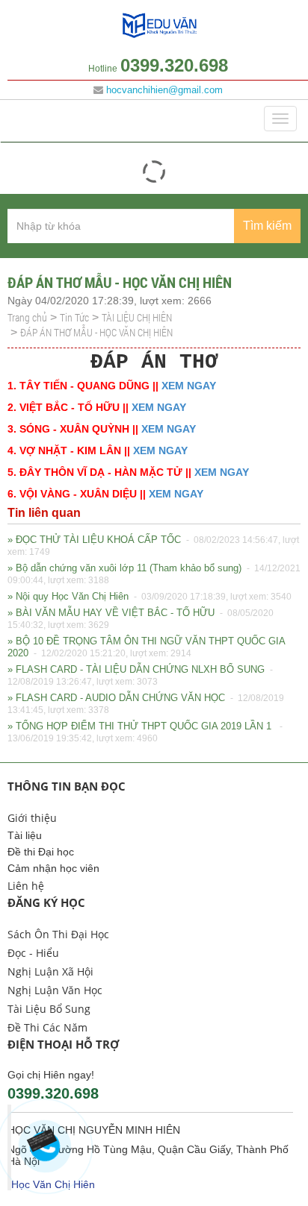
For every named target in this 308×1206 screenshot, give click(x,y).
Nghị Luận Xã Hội (50, 971)
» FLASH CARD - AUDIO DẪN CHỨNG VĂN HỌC (145, 703)
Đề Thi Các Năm (47, 1027)
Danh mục (42, 118)
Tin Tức (74, 317)
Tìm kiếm (267, 225)
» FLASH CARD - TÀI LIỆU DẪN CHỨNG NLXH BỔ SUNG (141, 675)
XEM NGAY (188, 386)
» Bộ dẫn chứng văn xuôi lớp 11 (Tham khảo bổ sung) (154, 573)
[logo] (159, 37)
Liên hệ (25, 886)
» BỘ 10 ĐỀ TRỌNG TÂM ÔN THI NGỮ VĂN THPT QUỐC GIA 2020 (146, 647)
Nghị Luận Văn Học (54, 990)
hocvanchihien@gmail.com (164, 89)
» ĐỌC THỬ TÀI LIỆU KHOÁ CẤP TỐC (153, 545)
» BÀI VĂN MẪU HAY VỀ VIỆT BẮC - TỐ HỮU (140, 618)
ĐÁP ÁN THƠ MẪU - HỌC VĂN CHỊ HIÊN (96, 332)
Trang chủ (27, 317)
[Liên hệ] (46, 1142)
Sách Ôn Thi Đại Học (58, 934)
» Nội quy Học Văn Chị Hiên (149, 596)
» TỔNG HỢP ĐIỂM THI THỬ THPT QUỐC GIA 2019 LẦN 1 (146, 732)
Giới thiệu (32, 818)
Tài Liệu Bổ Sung (48, 1009)
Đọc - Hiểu (33, 953)
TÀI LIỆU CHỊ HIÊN (137, 317)
